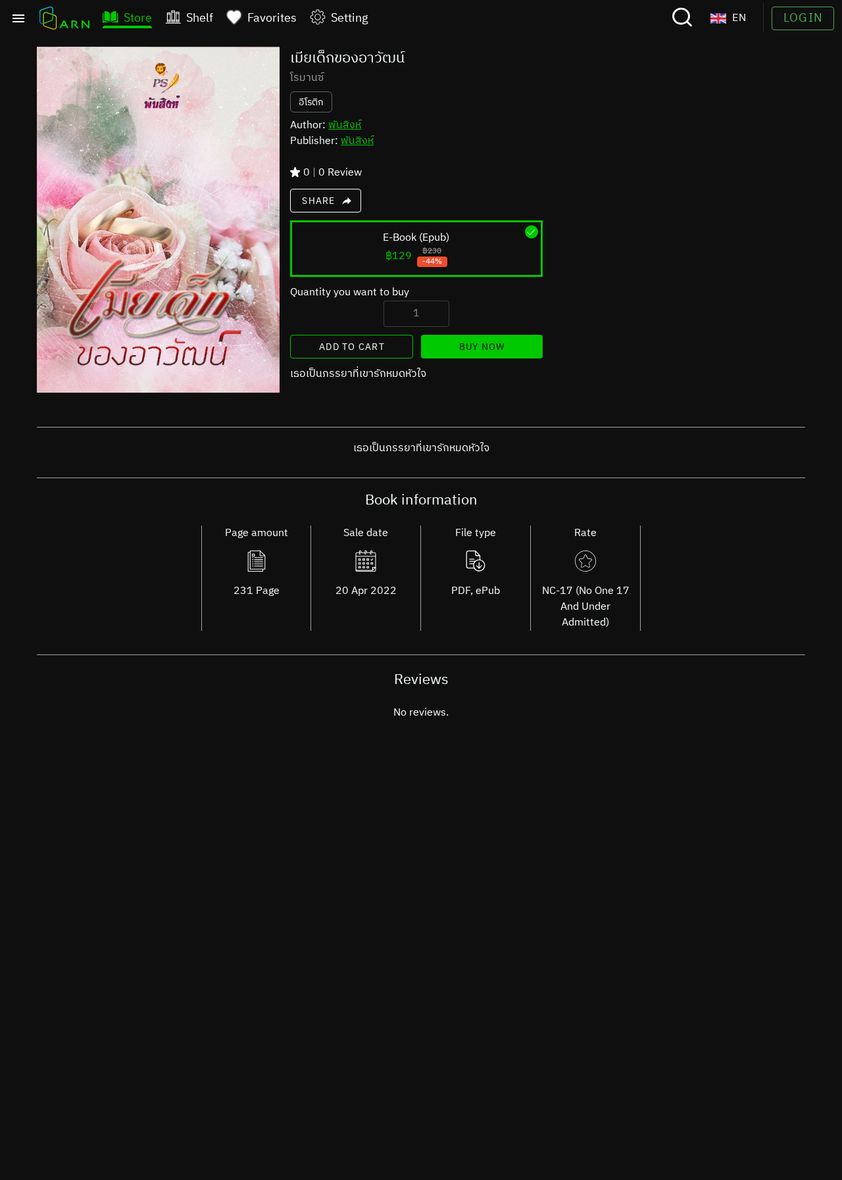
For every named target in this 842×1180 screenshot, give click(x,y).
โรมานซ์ (307, 78)
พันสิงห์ (344, 125)
